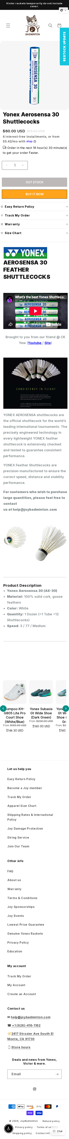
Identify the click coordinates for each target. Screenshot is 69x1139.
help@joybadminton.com (30, 1017)
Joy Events (15, 916)
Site (48, 343)
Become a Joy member (24, 788)
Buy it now (35, 194)
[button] (8, 25)
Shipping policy (22, 1133)
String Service (18, 837)
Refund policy (51, 1121)
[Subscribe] (57, 1074)
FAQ (10, 871)
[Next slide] (66, 708)
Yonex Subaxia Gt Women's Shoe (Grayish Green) (41, 715)
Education (14, 951)
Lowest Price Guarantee (25, 924)
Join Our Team (18, 846)
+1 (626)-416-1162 (26, 1025)
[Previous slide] (3, 708)
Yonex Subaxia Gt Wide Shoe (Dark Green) (14, 713)
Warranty (14, 889)
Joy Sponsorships (21, 907)
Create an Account (21, 994)
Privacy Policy (18, 942)
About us (14, 880)
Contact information (48, 1133)
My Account (16, 985)
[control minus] (5, 165)
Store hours (21, 1047)
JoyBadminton (29, 1121)
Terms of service (47, 1127)
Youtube (34, 343)
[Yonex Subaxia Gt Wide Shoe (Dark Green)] (14, 692)
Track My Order (19, 797)
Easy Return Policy (21, 779)
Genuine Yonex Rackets (25, 933)
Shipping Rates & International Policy (30, 817)
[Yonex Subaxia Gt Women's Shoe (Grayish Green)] (41, 692)
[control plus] (24, 165)
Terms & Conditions (22, 898)
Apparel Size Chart (21, 806)
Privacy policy (24, 1127)
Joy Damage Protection (25, 828)
